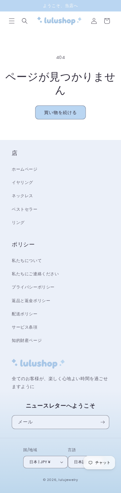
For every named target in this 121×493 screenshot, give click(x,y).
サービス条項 (25, 327)
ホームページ (25, 169)
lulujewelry (68, 479)
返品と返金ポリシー (31, 301)
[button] (11, 20)
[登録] (102, 422)
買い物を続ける (60, 112)
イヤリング (22, 182)
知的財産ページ (27, 340)
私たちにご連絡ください (35, 274)
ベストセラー (25, 209)
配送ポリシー (25, 314)
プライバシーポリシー (33, 287)
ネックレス (22, 196)
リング (18, 222)
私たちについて (27, 260)
